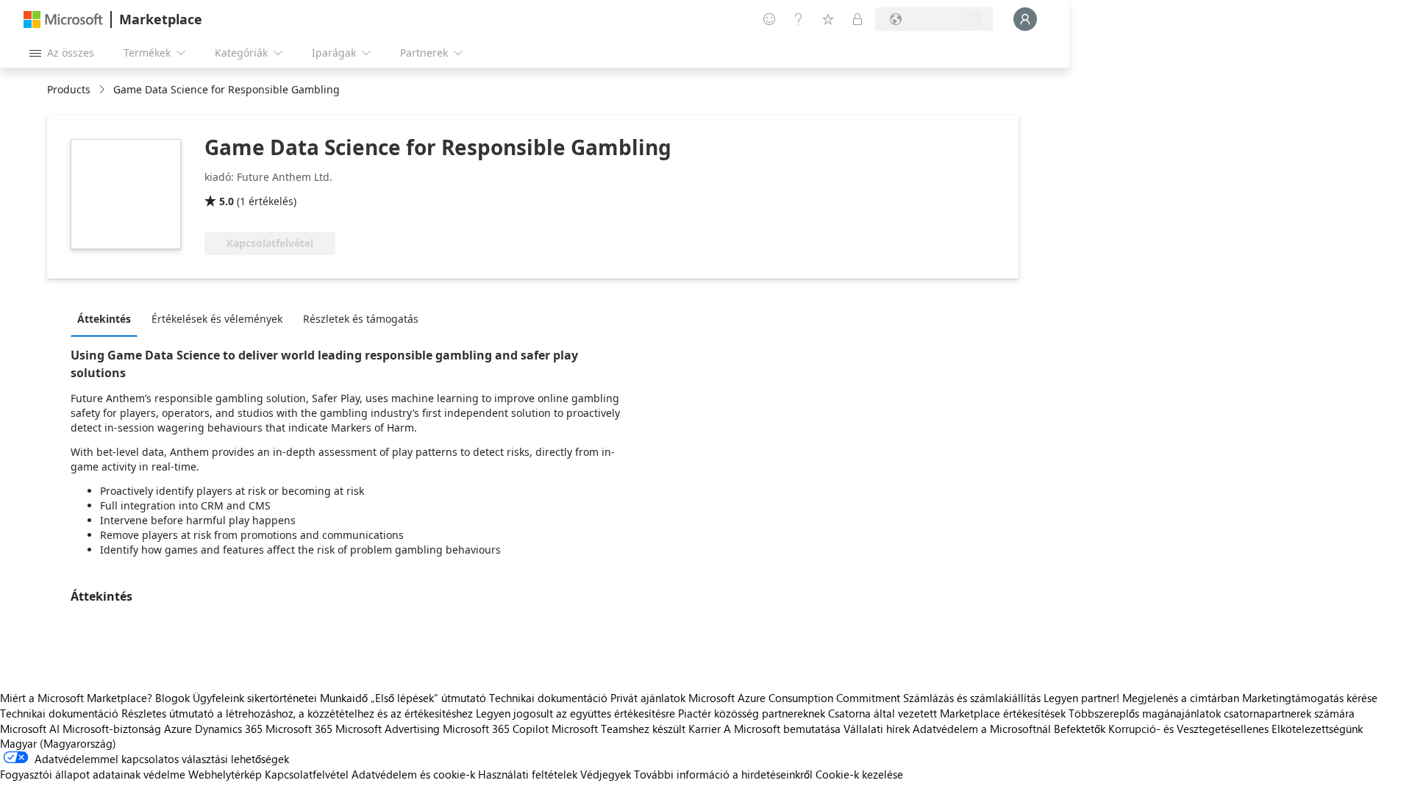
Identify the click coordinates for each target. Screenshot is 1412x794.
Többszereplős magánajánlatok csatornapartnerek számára (1212, 713)
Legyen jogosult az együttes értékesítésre (575, 713)
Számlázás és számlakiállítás (972, 697)
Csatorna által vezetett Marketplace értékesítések (947, 713)
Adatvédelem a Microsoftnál (982, 728)
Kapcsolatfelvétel (307, 774)
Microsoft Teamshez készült (618, 728)
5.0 (226, 201)
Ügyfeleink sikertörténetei (255, 697)
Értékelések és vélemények (216, 319)
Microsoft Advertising (387, 728)
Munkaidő (344, 697)
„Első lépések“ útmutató (428, 697)
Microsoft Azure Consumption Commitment (795, 697)
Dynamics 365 (229, 728)
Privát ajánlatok (647, 697)
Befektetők (1079, 728)
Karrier (704, 728)
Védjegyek (605, 774)
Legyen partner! (1081, 697)
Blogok (172, 697)
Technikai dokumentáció (548, 697)
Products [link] (68, 89)
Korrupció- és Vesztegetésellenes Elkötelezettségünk (1235, 728)
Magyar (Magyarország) (58, 743)
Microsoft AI (30, 728)
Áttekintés (104, 319)
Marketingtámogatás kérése (1309, 697)
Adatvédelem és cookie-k (413, 774)
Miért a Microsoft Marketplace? (76, 697)
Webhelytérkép (225, 774)
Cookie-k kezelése (859, 774)
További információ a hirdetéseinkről (723, 774)
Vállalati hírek (877, 728)
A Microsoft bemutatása (782, 728)
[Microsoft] (63, 19)
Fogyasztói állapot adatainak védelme (92, 774)
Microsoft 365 (298, 728)
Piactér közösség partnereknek (751, 713)
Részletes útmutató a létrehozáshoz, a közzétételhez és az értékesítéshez (297, 713)
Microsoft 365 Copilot (496, 728)
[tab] (108, 318)
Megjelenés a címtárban (1180, 697)
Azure (178, 728)
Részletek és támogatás (360, 319)
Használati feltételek (527, 774)
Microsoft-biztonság (112, 728)
